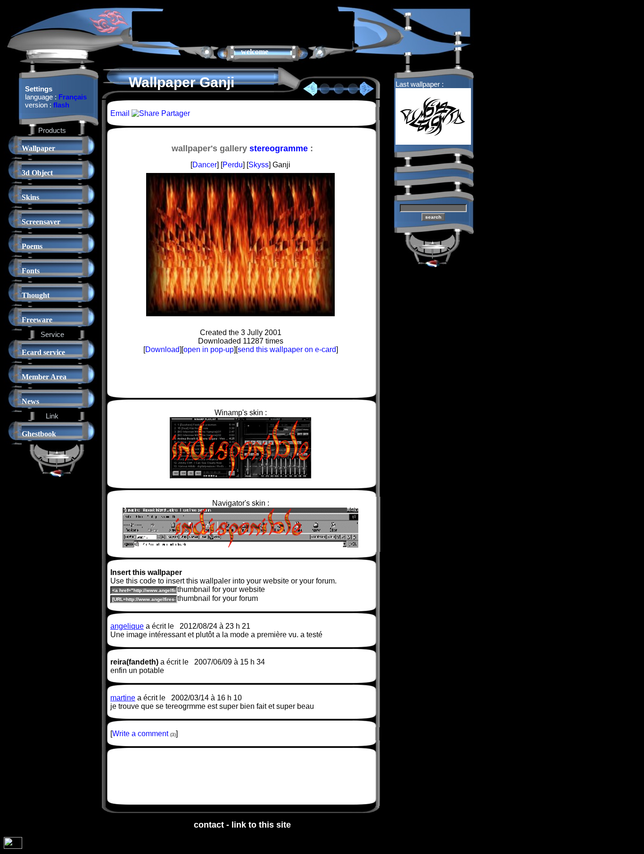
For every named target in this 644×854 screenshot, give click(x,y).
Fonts (31, 271)
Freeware (37, 320)
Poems (32, 246)
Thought (36, 295)
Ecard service (43, 352)
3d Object (37, 173)
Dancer (204, 165)
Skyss (258, 165)
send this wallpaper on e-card (287, 349)
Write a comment (140, 734)
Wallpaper (38, 148)
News (30, 401)
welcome (254, 52)
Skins (30, 197)
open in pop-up (208, 349)
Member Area (44, 377)
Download (162, 349)
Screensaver (41, 222)
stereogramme (278, 148)
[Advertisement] (242, 25)
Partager (174, 113)
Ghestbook (39, 434)
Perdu (233, 165)
